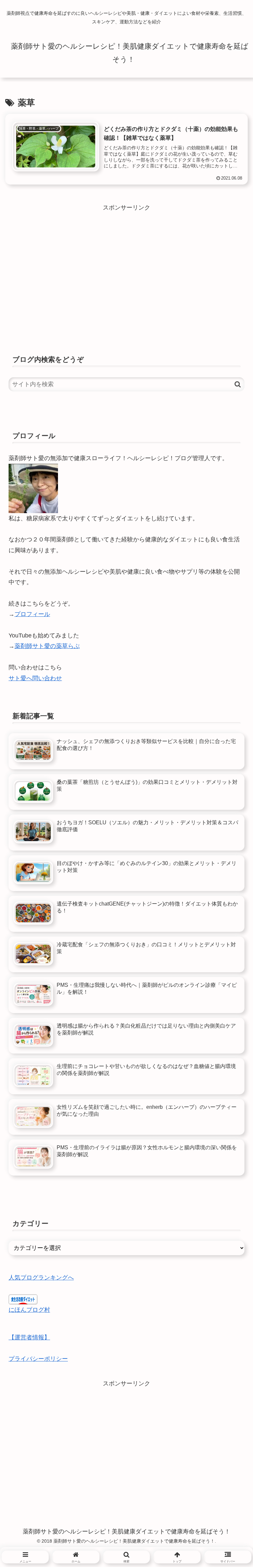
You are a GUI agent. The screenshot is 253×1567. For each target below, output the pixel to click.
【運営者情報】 (29, 1337)
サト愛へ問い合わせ (35, 678)
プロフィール (32, 614)
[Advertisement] (126, 259)
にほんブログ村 (29, 1309)
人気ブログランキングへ (41, 1277)
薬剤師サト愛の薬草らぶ (47, 646)
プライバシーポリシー (38, 1359)
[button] (237, 384)
